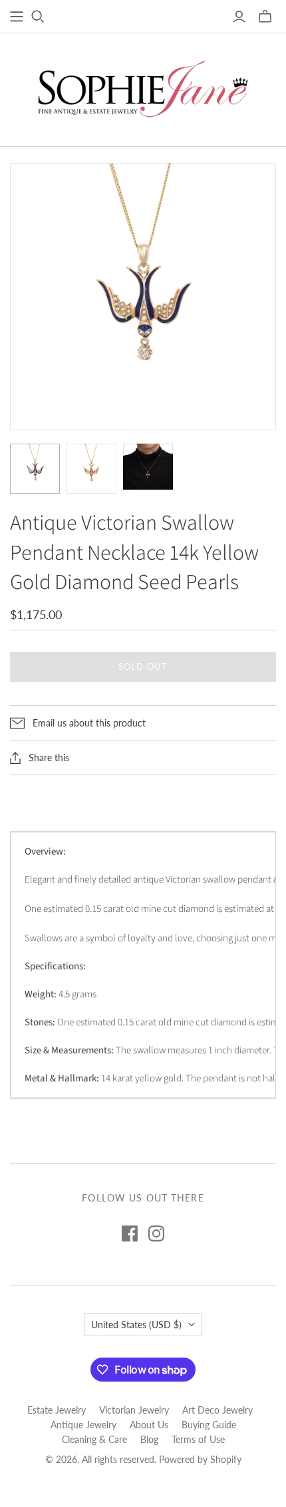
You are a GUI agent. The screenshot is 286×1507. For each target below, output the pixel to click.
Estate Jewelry (56, 1410)
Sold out (142, 666)
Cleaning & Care (94, 1439)
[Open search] (38, 16)
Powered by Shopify (200, 1459)
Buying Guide (209, 1424)
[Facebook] (130, 1233)
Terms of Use (198, 1439)
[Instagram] (156, 1233)
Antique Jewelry (83, 1424)
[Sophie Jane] (143, 87)
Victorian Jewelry (134, 1410)
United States (136, 1324)
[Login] (239, 16)
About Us (149, 1424)
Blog (149, 1439)
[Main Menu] (16, 16)
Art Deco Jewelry (217, 1410)
